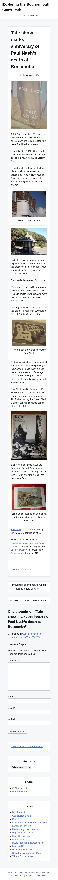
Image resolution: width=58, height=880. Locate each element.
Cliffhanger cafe (20, 788)
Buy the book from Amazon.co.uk (27, 746)
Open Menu (31, 16)
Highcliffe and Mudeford (24, 832)
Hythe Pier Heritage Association (28, 843)
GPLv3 (45, 875)
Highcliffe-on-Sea (21, 836)
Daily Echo (17, 819)
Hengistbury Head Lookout (25, 829)
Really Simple (26, 875)
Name (11, 696)
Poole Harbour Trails (22, 849)
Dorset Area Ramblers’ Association (29, 822)
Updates (27, 569)
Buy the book (18, 812)
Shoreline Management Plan (26, 853)
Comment (13, 660)
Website (12, 719)
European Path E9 (21, 826)
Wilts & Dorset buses (22, 856)
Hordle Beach (19, 839)
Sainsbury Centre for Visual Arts (27, 543)
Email (11, 708)
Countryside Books (21, 816)
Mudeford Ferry (19, 791)
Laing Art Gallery (19, 550)
